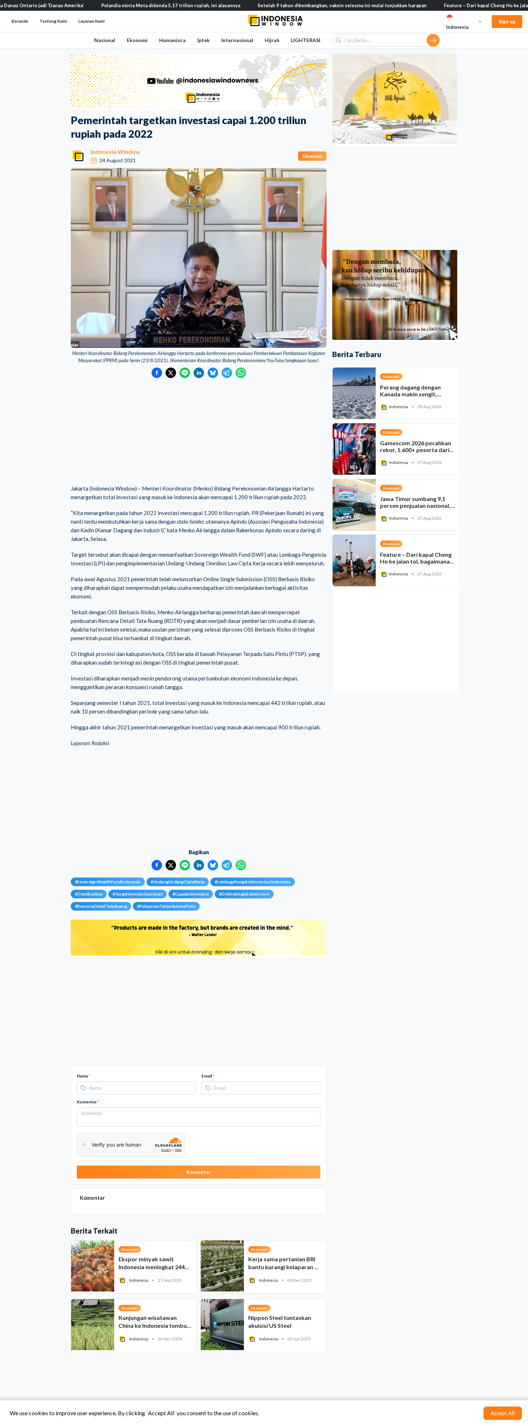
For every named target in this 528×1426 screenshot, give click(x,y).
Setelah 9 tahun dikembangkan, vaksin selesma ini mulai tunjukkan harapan (300, 5)
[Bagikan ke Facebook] (157, 373)
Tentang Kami (53, 21)
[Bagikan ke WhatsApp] (241, 373)
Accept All (503, 1413)
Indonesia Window (115, 151)
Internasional (237, 40)
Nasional (104, 40)
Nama (84, 1076)
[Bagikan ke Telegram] (227, 373)
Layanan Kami (91, 21)
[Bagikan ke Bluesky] (213, 373)
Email (208, 1076)
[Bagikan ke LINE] (185, 373)
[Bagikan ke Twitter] (171, 373)
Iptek (203, 40)
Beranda (19, 21)
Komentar (88, 1101)
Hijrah (272, 40)
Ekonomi (137, 40)
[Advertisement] (198, 432)
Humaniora (172, 40)
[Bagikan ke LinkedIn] (199, 373)
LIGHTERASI (305, 40)
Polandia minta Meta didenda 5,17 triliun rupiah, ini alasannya (128, 5)
